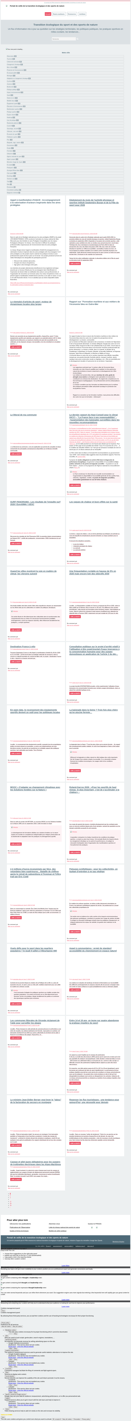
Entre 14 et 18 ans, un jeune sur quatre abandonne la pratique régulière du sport (94, 1021)
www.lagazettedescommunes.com (81, 741)
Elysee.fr (48, 1246)
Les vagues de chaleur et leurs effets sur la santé (93, 502)
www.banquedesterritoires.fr (79, 602)
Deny (15, 1334)
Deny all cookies (17, 1326)
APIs (6, 1336)
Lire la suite (75, 263)
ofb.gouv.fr (16, 818)
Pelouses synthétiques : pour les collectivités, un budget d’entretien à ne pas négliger (93, 870)
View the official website (25, 1346)
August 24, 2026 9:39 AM (16, 233)
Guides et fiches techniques (19, 1231)
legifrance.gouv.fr (80, 1246)
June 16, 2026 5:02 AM (34, 741)
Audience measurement (12, 1350)
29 (10, 1205)
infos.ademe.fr (17, 332)
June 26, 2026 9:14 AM (30, 533)
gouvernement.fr (57, 1246)
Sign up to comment (14, 294)
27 (10, 1201)
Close (3, 1310)
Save (3, 1417)
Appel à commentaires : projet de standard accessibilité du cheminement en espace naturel (93, 949)
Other (6, 1372)
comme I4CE (81, 456)
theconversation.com (18, 602)
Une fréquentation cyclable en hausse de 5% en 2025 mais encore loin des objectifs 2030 (92, 572)
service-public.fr (68, 1246)
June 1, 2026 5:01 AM (33, 1130)
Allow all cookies (6, 1326)
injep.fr (74, 1051)
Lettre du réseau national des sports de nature (64, 1227)
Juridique (82, 14)
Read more (12, 1346)
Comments (8, 1368)
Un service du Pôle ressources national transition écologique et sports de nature (65, 2)
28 (10, 1203)
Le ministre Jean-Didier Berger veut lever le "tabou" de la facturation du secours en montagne (35, 1101)
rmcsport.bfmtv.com (18, 905)
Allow (10, 1334)
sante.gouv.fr (75, 530)
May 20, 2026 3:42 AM (93, 1130)
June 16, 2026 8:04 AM (85, 682)
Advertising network (10, 1339)
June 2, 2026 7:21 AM (84, 979)
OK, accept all (57, 1419)
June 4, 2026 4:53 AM (96, 900)
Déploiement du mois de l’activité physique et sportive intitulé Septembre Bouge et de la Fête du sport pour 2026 (94, 202)
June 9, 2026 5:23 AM (87, 820)
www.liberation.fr (76, 820)
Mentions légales (118, 1241)
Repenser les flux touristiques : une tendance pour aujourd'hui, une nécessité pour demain (94, 1101)
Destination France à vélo (22, 646)
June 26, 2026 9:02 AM (85, 530)
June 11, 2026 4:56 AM (96, 741)
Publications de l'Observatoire (20, 1227)
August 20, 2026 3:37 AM (44, 443)
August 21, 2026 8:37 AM (75, 332)
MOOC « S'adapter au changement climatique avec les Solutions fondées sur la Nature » (35, 788)
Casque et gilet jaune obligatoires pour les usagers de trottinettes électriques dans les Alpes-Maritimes (35, 1163)
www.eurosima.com (18, 533)
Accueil (48, 14)
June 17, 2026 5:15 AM (32, 649)
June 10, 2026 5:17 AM (25, 818)
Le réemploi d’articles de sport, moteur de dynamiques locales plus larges (31, 302)
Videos (7, 1409)
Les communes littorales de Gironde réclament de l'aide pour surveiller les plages (35, 1021)
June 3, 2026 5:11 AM (29, 979)
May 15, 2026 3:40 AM (34, 1167)
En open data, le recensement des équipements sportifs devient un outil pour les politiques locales (35, 711)
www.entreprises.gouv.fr (19, 649)
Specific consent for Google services (15, 1394)
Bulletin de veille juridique (57, 1231)
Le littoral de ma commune (23, 415)
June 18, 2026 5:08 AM (93, 602)
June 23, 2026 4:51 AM (30, 602)
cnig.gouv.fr (75, 979)
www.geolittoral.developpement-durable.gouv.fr (25, 443)
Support (7, 1398)
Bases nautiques (59, 14)
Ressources (72, 14)
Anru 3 (77, 467)
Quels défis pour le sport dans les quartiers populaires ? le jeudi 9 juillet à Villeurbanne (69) (33, 949)
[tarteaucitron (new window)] (6, 1415)
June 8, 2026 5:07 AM (29, 905)
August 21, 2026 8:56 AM (90, 233)
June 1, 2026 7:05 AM (81, 1051)
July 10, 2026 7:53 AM (91, 425)
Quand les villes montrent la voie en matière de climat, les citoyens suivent (33, 572)
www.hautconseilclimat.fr (78, 425)
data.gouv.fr (90, 1246)
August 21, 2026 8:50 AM (27, 332)
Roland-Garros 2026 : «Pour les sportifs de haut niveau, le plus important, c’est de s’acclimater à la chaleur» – (94, 790)
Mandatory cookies (10, 1330)
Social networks (9, 1376)
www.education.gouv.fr (78, 233)
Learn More (65, 1265)
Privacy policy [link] (5, 1322)
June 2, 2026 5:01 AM (33, 1025)
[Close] (1, 1309)
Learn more (65, 1272)
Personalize (77, 1419)
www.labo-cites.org (18, 979)
